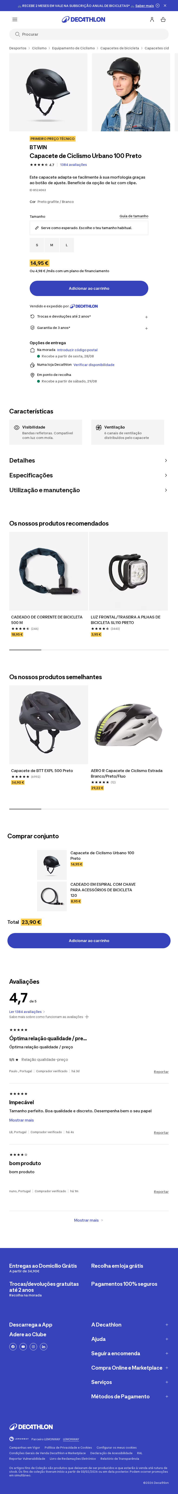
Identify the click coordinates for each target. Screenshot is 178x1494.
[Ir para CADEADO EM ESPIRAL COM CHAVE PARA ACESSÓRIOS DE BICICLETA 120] (52, 896)
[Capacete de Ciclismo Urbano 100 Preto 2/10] (131, 92)
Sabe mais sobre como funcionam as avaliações (46, 1017)
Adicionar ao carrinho (89, 288)
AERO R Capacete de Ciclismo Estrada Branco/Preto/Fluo (127, 773)
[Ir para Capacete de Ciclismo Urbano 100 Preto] (52, 865)
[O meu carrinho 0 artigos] (163, 19)
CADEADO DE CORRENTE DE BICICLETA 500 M (47, 620)
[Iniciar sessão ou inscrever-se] (152, 19)
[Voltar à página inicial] (83, 19)
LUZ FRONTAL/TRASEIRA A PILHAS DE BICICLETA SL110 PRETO (126, 620)
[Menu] (14, 19)
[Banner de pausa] (157, 5)
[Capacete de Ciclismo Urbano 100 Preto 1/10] (48, 92)
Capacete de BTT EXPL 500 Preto (42, 770)
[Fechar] (165, 5)
